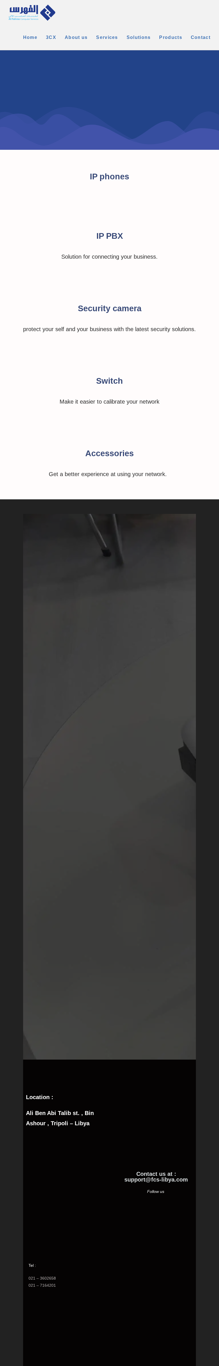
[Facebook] (145, 1214)
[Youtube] (167, 1214)
